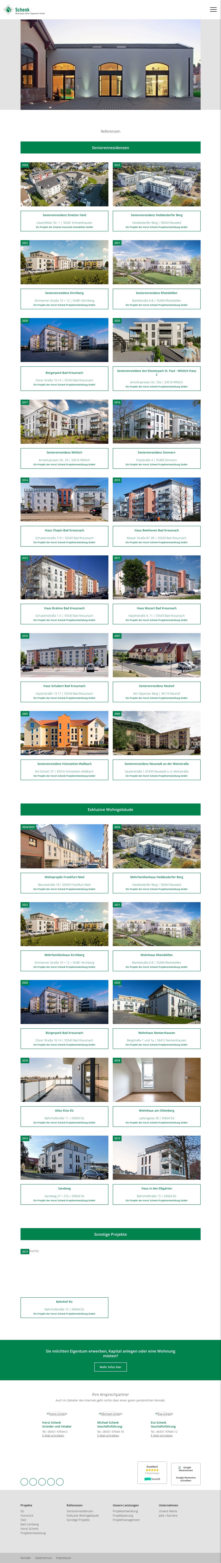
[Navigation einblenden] (213, 9)
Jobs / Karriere (168, 1515)
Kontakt (26, 1558)
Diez (23, 1520)
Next (195, 1413)
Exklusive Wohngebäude (83, 1515)
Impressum (63, 1558)
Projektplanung (123, 1515)
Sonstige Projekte (78, 1520)
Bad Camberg (30, 1524)
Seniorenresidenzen (80, 1511)
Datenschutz (43, 1558)
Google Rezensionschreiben (186, 1479)
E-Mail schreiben (53, 1435)
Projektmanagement (126, 1520)
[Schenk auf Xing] (51, 1482)
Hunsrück (27, 1515)
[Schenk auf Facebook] (24, 1482)
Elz (22, 1511)
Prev (26, 1413)
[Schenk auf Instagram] (33, 1482)
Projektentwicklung (125, 1511)
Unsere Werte (168, 1511)
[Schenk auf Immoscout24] (60, 1482)
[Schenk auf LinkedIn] (42, 1482)
